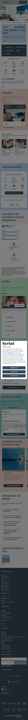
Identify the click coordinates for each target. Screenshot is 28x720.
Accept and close (13, 375)
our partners (10, 353)
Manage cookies (14, 367)
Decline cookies (14, 371)
